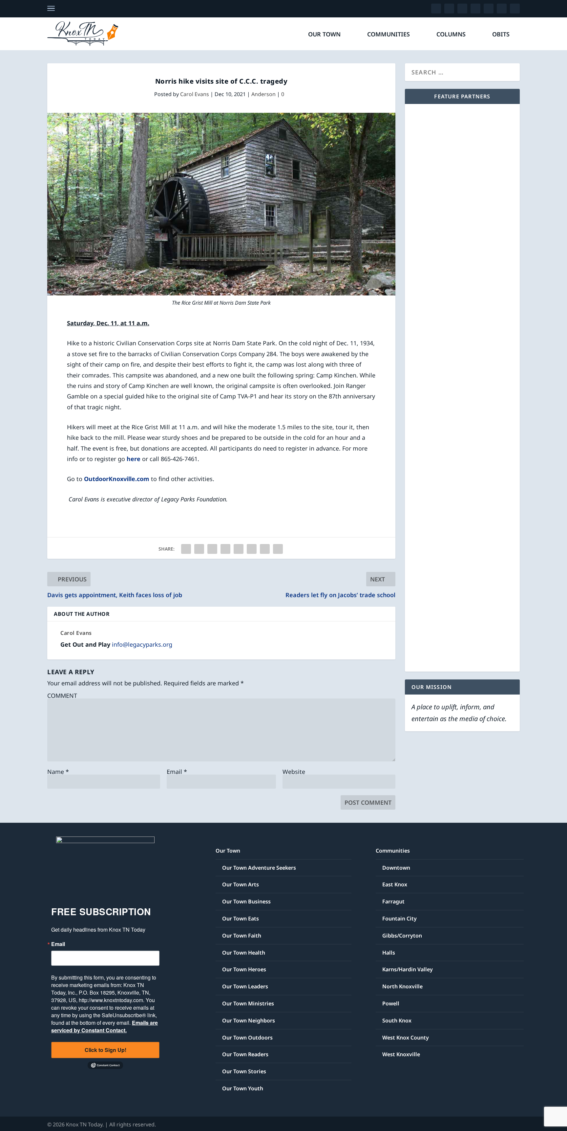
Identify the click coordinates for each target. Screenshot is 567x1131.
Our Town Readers (245, 1054)
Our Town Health (243, 952)
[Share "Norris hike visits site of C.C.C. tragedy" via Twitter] (199, 548)
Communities (388, 34)
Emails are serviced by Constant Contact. (104, 1026)
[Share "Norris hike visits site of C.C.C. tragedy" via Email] (264, 548)
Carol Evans (194, 94)
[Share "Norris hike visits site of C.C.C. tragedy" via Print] (277, 548)
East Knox (394, 884)
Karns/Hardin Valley (407, 969)
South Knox (396, 1020)
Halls (388, 952)
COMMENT (62, 695)
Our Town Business (246, 901)
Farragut (393, 901)
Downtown (396, 867)
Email (177, 772)
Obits (501, 34)
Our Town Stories (244, 1071)
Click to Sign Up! (105, 1050)
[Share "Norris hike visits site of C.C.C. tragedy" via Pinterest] (225, 548)
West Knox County (405, 1037)
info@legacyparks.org (142, 644)
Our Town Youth (242, 1088)
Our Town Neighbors (248, 1020)
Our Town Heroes (244, 969)
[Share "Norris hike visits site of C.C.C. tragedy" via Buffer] (251, 548)
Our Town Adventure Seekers (259, 867)
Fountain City (399, 918)
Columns (451, 34)
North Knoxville (402, 986)
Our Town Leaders (245, 986)
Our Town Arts (240, 884)
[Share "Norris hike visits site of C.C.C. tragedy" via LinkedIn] (238, 548)
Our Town (324, 34)
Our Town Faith (241, 935)
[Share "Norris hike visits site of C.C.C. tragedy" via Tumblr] (212, 548)
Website (294, 772)
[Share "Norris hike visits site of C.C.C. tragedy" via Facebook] (186, 548)
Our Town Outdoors (247, 1037)
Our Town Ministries (248, 1003)
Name (58, 772)
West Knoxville (401, 1054)
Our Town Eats (240, 918)
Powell (390, 1003)
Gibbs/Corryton (402, 935)
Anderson (263, 94)
